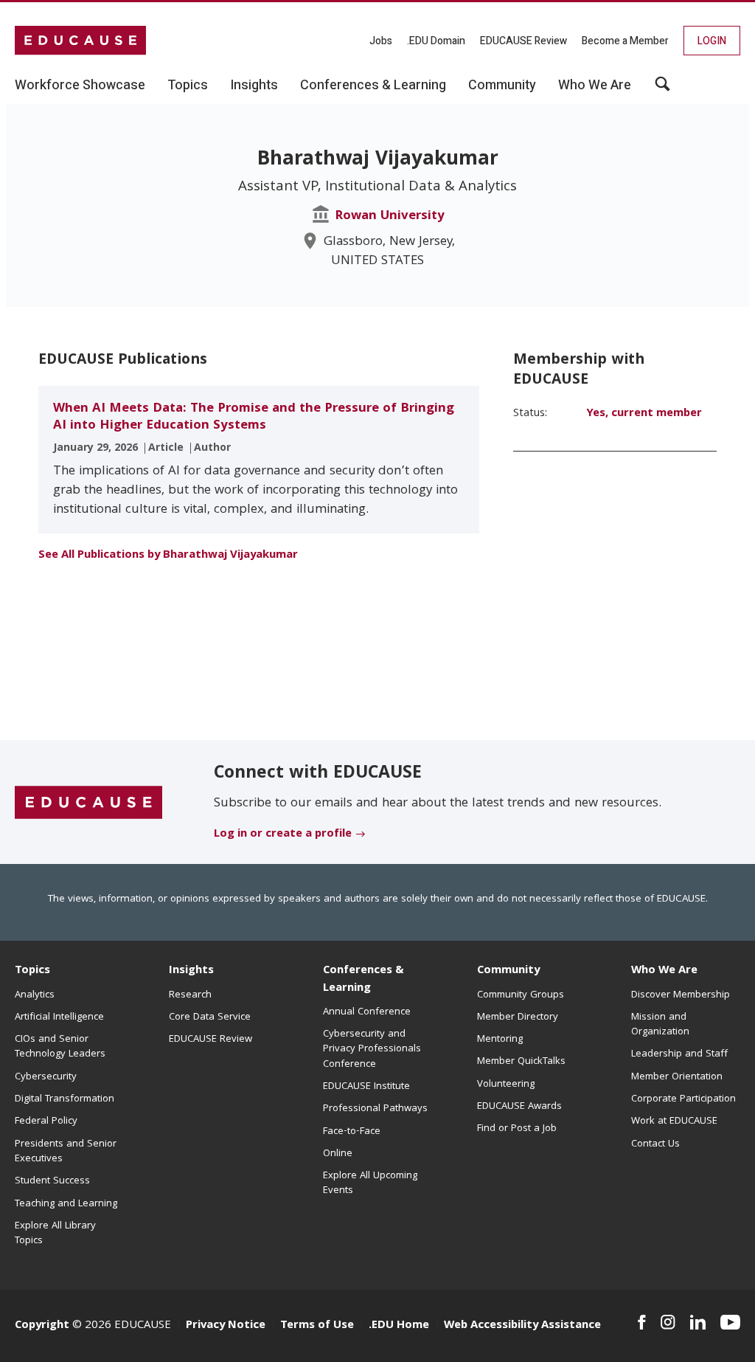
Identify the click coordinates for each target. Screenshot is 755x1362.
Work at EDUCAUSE (674, 1121)
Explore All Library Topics (55, 1233)
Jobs (380, 41)
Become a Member (625, 41)
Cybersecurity (46, 1077)
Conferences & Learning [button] (373, 85)
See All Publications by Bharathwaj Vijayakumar (168, 555)
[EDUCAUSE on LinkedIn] (698, 1322)
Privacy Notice (225, 1325)
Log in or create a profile (283, 834)
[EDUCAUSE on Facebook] (642, 1322)
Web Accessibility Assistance (522, 1325)
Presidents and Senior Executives (65, 1151)
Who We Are (664, 971)
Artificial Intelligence (59, 1017)
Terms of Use (317, 1325)
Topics (32, 971)
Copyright (42, 1325)
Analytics (35, 995)
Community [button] (502, 85)
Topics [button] (187, 85)
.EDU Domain (436, 41)
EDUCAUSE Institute (366, 1087)
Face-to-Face (351, 1132)
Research (190, 995)
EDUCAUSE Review (523, 41)
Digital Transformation (64, 1099)
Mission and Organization (660, 1024)
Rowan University (390, 216)
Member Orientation (677, 1077)
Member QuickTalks (521, 1062)
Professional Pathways (375, 1109)
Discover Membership (680, 995)
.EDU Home (399, 1325)
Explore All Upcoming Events (370, 1183)
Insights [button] (254, 85)
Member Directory (517, 1017)
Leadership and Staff (679, 1054)
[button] (662, 89)
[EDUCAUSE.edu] (80, 40)
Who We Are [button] (594, 85)
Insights (191, 971)
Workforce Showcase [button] (80, 85)
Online (337, 1154)
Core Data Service (210, 1017)
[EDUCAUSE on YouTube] (730, 1322)
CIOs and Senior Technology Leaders (60, 1046)
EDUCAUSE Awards (519, 1107)
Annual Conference (367, 1012)
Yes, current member (644, 414)
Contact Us (655, 1144)
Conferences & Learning (363, 979)
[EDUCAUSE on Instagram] (668, 1322)
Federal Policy (46, 1121)
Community (508, 971)
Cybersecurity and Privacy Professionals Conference (372, 1049)
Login (711, 41)
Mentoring (500, 1039)
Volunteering (506, 1084)
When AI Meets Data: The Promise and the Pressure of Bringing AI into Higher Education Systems (253, 417)
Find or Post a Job (517, 1129)
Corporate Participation (683, 1099)
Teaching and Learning (66, 1204)
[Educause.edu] (88, 802)
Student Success (52, 1181)
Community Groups (520, 995)
